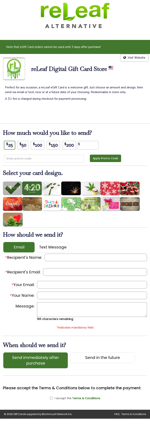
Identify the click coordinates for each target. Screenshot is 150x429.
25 (9, 145)
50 (23, 145)
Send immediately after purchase (35, 360)
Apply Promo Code (105, 158)
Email (19, 247)
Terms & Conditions (86, 398)
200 (69, 145)
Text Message (53, 247)
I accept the (77, 398)
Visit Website (136, 57)
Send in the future (102, 357)
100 (37, 145)
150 (53, 145)
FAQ (117, 414)
